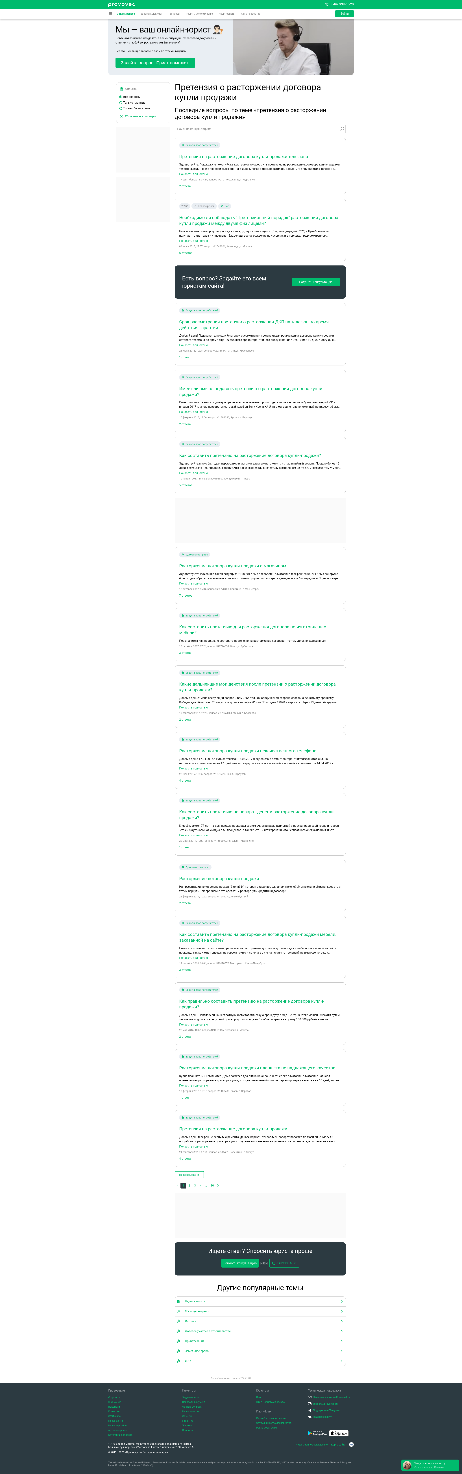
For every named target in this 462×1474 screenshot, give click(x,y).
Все (227, 206)
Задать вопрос (126, 13)
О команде (114, 1402)
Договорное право (197, 554)
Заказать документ (152, 13)
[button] (218, 1186)
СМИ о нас (114, 1416)
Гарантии (187, 1420)
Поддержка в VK (322, 1416)
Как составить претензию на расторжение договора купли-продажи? (250, 455)
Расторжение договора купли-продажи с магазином (232, 565)
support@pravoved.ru (325, 1403)
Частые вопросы (192, 1406)
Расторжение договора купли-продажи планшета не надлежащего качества (257, 1067)
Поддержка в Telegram (326, 1410)
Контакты (114, 1411)
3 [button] (195, 1185)
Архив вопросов (117, 1430)
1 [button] (183, 1185)
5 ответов (185, 485)
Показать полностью (193, 174)
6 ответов (185, 253)
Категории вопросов (120, 1434)
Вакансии (114, 1406)
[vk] (351, 1444)
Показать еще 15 (189, 1174)
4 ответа (185, 780)
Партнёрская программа (271, 1418)
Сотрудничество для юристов (273, 1422)
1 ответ (184, 357)
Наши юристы (227, 13)
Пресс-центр (115, 1420)
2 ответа (185, 186)
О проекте (114, 1397)
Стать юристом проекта (270, 1402)
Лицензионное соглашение (312, 1444)
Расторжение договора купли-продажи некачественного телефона (247, 750)
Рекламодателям (266, 1427)
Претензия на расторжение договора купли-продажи (233, 1128)
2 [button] (189, 1185)
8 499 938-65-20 (342, 4)
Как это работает (251, 13)
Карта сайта (338, 1444)
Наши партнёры (117, 1425)
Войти (345, 13)
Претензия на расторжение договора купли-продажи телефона (243, 156)
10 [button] (212, 1185)
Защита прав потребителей (202, 145)
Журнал (187, 1425)
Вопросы (174, 13)
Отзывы (187, 1416)
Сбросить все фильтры (140, 116)
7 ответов (185, 595)
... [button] (206, 1185)
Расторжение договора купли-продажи (219, 878)
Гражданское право (197, 867)
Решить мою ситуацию (199, 13)
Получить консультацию (315, 282)
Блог (259, 1397)
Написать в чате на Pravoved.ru (331, 1397)
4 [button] (201, 1185)
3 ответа (185, 653)
